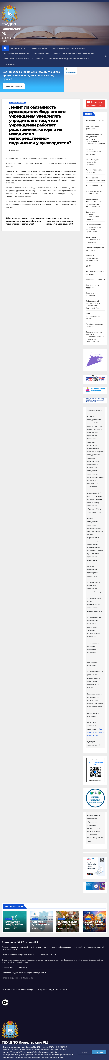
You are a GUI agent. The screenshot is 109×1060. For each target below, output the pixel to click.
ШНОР (88, 266)
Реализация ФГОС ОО (95, 121)
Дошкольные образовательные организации (93, 239)
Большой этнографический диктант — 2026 (14, 925)
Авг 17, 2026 (38, 928)
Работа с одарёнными (94, 186)
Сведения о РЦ (18, 48)
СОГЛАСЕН (99, 1052)
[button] (106, 56)
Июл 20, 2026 (65, 928)
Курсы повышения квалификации (68, 48)
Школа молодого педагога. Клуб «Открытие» (92, 162)
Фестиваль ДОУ (41, 53)
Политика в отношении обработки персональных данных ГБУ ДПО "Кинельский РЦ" (35, 989)
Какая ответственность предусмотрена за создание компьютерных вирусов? (59, 221)
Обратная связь (39, 48)
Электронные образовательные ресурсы (24, 59)
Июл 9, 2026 (91, 928)
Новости (8, 918)
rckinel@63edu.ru (39, 973)
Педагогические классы (95, 279)
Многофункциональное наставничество (74, 53)
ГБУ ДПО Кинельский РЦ (11, 29)
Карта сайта (10, 64)
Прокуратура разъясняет (17, 102)
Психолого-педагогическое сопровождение (92, 258)
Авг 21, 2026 (11, 928)
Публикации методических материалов (69, 59)
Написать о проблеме (13, 86)
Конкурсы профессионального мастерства (94, 151)
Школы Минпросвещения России (93, 316)
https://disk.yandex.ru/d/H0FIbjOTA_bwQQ (95, 732)
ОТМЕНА (84, 1052)
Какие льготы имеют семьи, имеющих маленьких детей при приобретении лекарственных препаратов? (26, 221)
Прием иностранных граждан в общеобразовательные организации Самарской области (95, 336)
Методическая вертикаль (16, 53)
